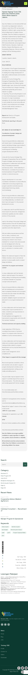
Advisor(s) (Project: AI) (5, 578)
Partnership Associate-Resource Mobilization (10, 593)
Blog (2, 636)
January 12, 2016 (13, 7)
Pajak (2, 485)
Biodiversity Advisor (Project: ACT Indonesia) (10, 580)
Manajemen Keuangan (6, 480)
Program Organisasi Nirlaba (19, 532)
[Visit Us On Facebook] (19, 668)
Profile (2, 648)
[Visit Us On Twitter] (22, 668)
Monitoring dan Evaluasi (7, 483)
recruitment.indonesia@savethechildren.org (13, 403)
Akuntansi (3, 473)
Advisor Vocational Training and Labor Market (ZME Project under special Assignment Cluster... (13, 589)
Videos (2, 654)
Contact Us (4, 651)
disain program (5, 526)
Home (2, 633)
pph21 (8, 532)
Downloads (4, 657)
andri (5, 7)
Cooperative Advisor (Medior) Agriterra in (11, 500)
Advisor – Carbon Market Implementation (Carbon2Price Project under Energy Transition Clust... (13, 577)
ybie (3, 535)
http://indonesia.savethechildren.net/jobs (12, 392)
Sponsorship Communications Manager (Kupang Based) (13, 591)
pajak (3, 532)
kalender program (16, 526)
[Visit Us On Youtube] (26, 668)
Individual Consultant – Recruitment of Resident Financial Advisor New (13, 582)
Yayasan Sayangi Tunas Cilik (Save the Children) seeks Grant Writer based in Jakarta (11, 14)
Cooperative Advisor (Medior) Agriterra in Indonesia (12, 583)
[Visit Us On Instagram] (22, 672)
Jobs (2, 478)
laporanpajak (5, 529)
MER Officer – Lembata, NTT (7, 590)
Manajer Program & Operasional (12, 519)
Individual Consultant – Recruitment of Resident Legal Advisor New (12, 587)
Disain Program (5, 476)
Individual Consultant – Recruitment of (14, 510)
